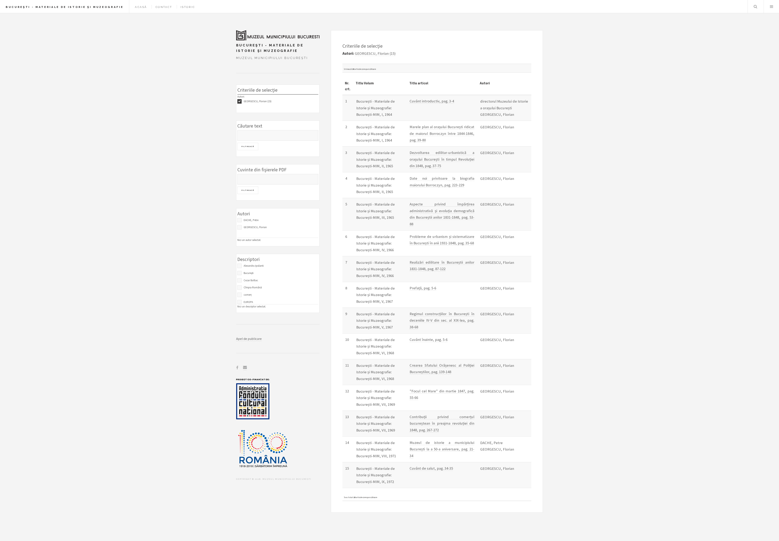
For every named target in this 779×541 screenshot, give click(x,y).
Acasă (141, 7)
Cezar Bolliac (251, 280)
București (249, 273)
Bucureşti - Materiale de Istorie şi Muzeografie (64, 7)
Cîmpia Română (253, 287)
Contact (164, 7)
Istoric (188, 7)
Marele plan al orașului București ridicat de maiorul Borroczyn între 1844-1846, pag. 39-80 (442, 133)
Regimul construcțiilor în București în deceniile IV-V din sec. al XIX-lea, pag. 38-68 (442, 320)
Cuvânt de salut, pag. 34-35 (431, 468)
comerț (248, 294)
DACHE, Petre (251, 220)
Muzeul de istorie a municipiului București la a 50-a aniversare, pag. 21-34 (442, 449)
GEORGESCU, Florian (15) (257, 101)
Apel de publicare (249, 338)
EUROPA (248, 302)
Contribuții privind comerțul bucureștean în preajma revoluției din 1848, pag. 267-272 (442, 423)
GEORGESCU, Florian (255, 227)
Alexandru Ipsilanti (254, 265)
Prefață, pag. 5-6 (423, 288)
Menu (771, 6)
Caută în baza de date (755, 6)
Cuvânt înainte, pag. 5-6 (429, 339)
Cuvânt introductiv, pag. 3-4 (432, 101)
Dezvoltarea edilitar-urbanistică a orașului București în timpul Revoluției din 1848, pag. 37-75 (442, 159)
